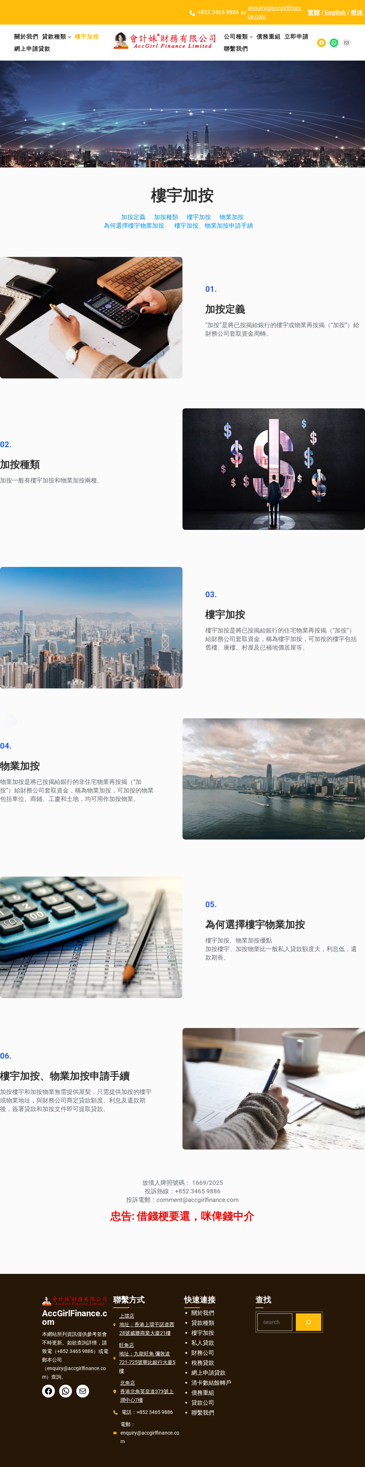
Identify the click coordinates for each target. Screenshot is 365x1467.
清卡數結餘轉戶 (211, 1382)
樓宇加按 (199, 217)
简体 (357, 12)
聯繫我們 (202, 1412)
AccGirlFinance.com (74, 1317)
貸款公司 (202, 1402)
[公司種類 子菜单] (251, 36)
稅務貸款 (202, 1362)
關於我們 (202, 1313)
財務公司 (202, 1352)
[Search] (308, 1322)
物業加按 (232, 217)
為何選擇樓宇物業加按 (134, 225)
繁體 (314, 12)
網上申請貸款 (208, 1372)
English (334, 12)
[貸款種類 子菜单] (69, 36)
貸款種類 (202, 1322)
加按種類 (166, 217)
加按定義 (133, 217)
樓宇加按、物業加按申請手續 (217, 225)
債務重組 (202, 1392)
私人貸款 (202, 1342)
